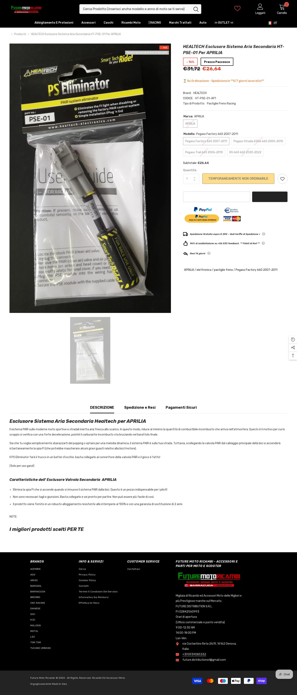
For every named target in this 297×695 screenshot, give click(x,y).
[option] (90, 178)
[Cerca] (140, 9)
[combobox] (135, 9)
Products (20, 34)
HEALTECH (200, 93)
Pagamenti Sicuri (181, 407)
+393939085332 (194, 654)
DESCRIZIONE (102, 407)
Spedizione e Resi (140, 407)
